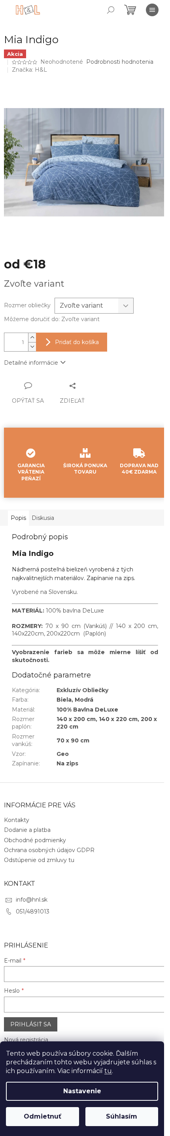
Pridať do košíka (77, 342)
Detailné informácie (31, 362)
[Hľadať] (111, 10)
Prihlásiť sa (30, 1024)
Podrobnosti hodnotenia (119, 61)
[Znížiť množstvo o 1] (32, 346)
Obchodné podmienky (35, 840)
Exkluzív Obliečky (82, 690)
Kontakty (16, 820)
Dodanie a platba (27, 829)
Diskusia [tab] (43, 517)
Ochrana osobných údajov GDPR (49, 850)
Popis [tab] (18, 517)
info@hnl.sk (31, 899)
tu (108, 1071)
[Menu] (152, 10)
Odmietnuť (42, 1116)
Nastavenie (82, 1091)
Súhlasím (121, 1116)
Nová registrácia (26, 1039)
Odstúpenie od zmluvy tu (39, 860)
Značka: (29, 69)
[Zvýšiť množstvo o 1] (32, 337)
